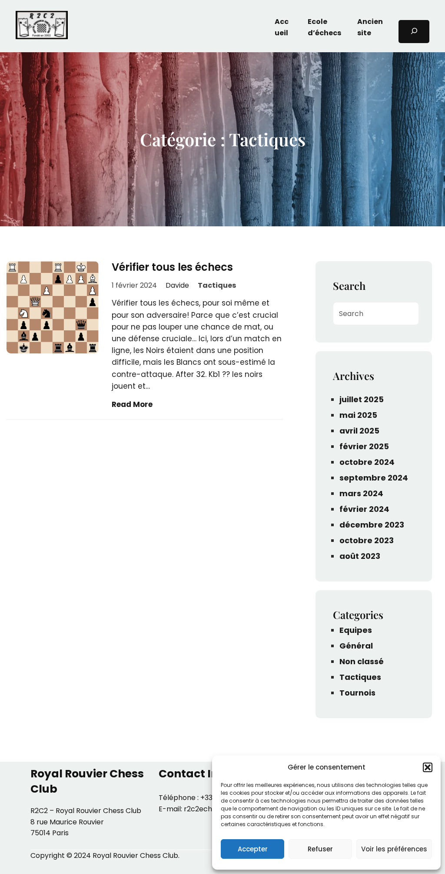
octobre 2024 (367, 462)
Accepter (253, 849)
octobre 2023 (366, 540)
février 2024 (364, 509)
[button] (427, 767)
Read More (132, 404)
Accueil (282, 27)
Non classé (361, 661)
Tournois (357, 692)
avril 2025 (359, 430)
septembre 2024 (373, 477)
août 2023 (359, 556)
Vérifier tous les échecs (172, 267)
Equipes (355, 630)
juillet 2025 (361, 399)
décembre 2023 (371, 524)
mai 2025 (358, 415)
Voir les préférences (394, 849)
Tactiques (217, 285)
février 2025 (364, 446)
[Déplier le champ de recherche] (414, 31)
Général (356, 645)
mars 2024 (361, 493)
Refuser (320, 849)
